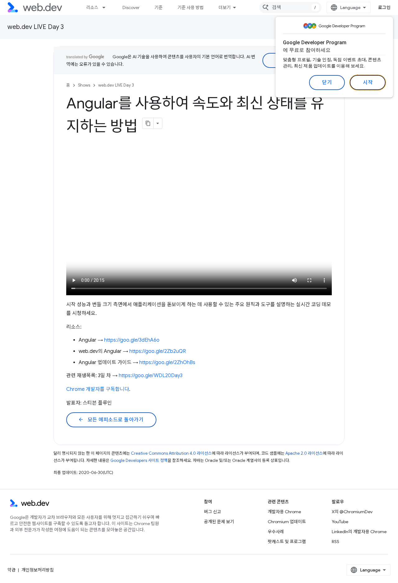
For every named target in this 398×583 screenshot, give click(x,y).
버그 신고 (212, 511)
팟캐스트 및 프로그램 (287, 541)
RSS (335, 541)
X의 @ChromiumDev (352, 511)
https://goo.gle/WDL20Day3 (151, 375)
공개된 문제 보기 (219, 521)
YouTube (340, 521)
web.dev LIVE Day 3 (35, 27)
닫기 (327, 82)
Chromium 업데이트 (287, 521)
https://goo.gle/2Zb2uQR (157, 351)
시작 (368, 82)
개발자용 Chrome (284, 511)
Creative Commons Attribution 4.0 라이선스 (171, 453)
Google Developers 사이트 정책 (139, 460)
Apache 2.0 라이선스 (304, 453)
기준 (159, 7)
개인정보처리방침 (37, 569)
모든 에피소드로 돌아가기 (110, 420)
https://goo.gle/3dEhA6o (132, 340)
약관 (11, 569)
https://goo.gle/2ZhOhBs (167, 362)
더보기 (225, 7)
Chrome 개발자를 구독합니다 (97, 389)
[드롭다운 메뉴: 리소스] (106, 7)
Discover (131, 7)
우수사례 (276, 531)
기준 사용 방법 (191, 7)
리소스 (92, 7)
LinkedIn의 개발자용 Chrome (359, 531)
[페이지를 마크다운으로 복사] (148, 123)
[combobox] (290, 7)
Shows (84, 85)
